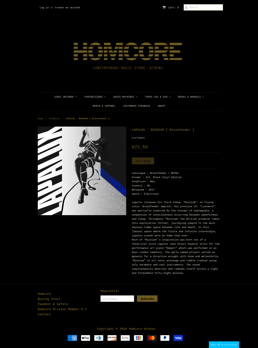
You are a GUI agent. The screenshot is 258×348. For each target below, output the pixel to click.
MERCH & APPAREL (104, 106)
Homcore (44, 294)
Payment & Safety (53, 304)
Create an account (67, 7)
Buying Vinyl (49, 299)
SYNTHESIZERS (94, 97)
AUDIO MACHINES (124, 97)
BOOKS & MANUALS (190, 97)
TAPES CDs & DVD (157, 97)
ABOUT (161, 106)
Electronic (138, 138)
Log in (44, 7)
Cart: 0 (173, 7)
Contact (44, 314)
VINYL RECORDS (64, 97)
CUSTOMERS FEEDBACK (136, 106)
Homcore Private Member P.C (62, 309)
